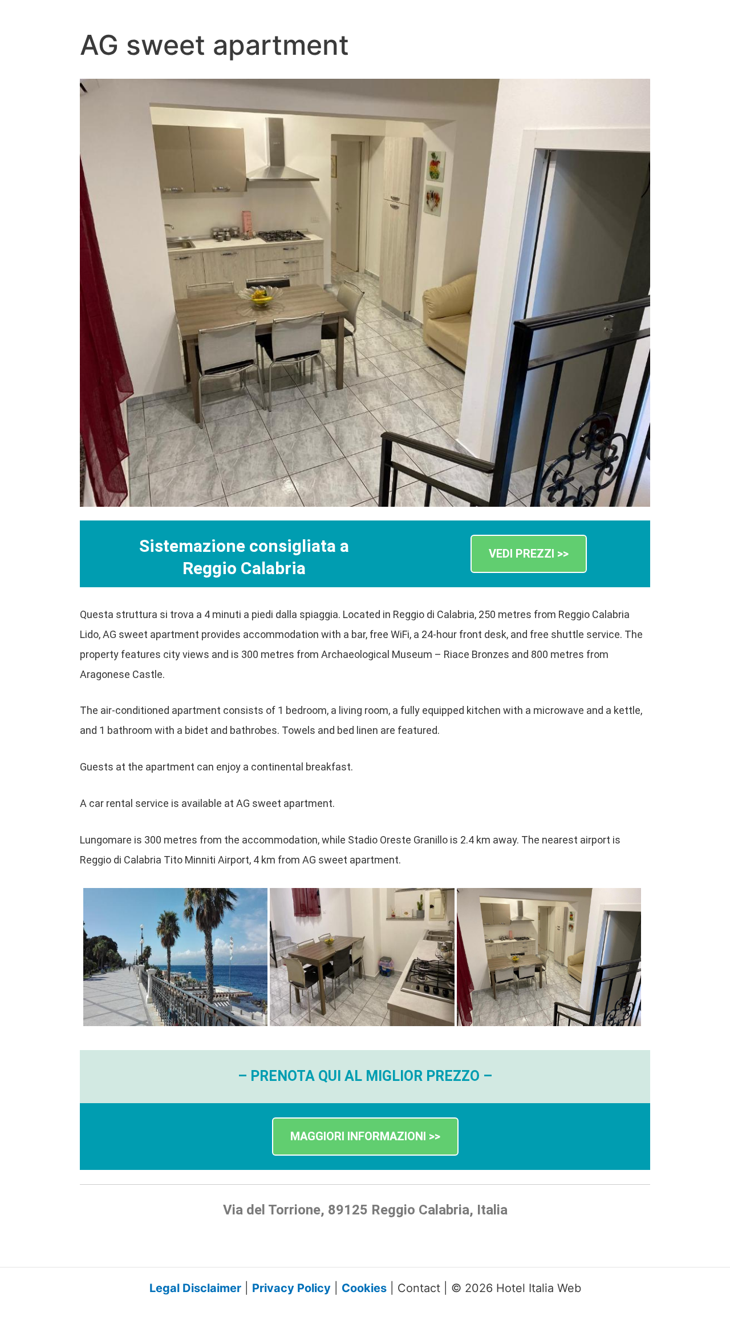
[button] (529, 554)
